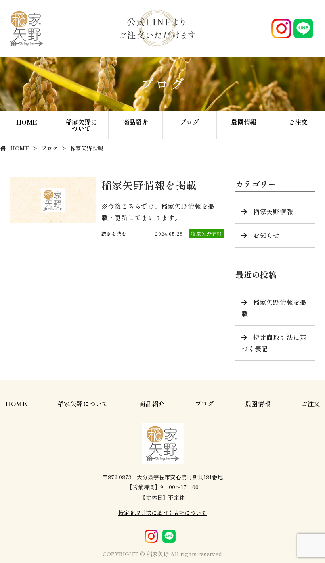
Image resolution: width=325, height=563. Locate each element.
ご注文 (298, 122)
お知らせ (266, 235)
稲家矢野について (81, 125)
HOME (26, 122)
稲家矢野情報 (86, 148)
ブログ (189, 122)
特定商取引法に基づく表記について (162, 513)
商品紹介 (135, 122)
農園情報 (243, 122)
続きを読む (114, 233)
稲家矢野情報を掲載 (273, 307)
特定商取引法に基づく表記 (273, 343)
